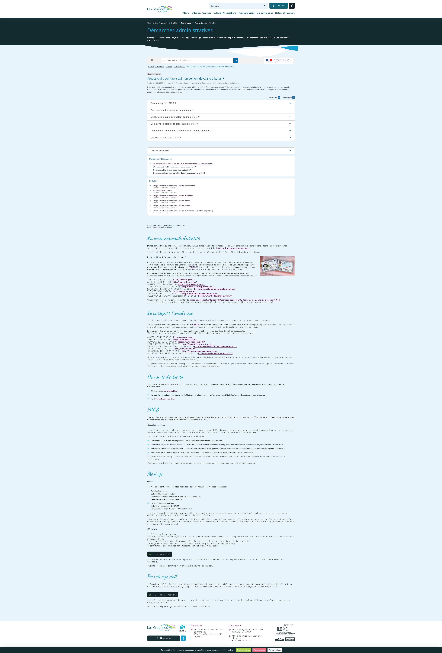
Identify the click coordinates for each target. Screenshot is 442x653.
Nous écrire (165, 638)
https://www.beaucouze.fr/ (191, 284)
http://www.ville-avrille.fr (185, 282)
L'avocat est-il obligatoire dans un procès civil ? (174, 167)
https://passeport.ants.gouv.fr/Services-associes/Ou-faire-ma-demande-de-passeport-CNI (234, 300)
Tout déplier (287, 97)
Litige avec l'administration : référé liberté (171, 201)
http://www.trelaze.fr (184, 291)
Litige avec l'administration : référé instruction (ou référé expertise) (183, 211)
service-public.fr (171, 391)
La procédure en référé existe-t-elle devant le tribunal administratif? (183, 164)
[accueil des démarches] (151, 60)
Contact (281, 5)
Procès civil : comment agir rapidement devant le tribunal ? (210, 67)
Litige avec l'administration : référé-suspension (174, 186)
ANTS (192, 267)
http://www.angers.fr (183, 280)
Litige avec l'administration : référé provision (173, 196)
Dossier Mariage (162, 554)
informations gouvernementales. (232, 248)
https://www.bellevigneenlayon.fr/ (215, 296)
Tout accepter (243, 650)
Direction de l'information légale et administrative (167, 225)
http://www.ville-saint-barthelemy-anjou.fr (215, 289)
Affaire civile (179, 67)
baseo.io (170, 227)
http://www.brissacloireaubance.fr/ (199, 293)
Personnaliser (275, 650)
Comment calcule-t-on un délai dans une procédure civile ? (179, 173)
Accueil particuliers (156, 67)
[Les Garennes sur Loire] (159, 9)
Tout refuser (259, 650)
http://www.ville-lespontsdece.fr (198, 286)
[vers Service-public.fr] (278, 61)
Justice (169, 67)
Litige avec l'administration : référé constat (172, 206)
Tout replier (273, 97)
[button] (221, 103)
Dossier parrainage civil (166, 595)
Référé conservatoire (162, 191)
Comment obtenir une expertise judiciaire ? (172, 170)
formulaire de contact (165, 399)
